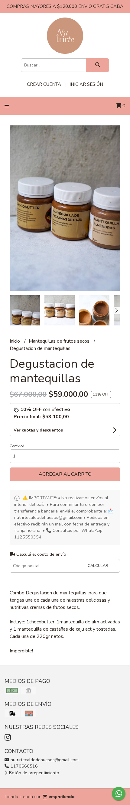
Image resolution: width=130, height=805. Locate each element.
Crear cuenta (44, 84)
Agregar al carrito (65, 474)
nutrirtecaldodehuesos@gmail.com (44, 760)
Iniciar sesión (86, 84)
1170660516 (23, 766)
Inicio (15, 341)
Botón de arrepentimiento (33, 773)
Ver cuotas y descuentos (38, 430)
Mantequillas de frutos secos (60, 341)
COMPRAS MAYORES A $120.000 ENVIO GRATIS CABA (65, 6)
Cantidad (17, 446)
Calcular (98, 565)
